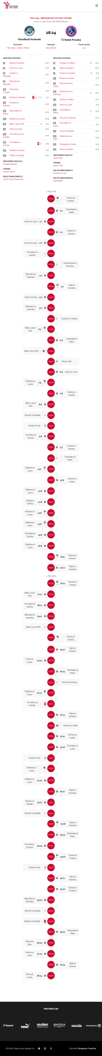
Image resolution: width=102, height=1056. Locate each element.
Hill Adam (11, 48)
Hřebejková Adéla (68, 144)
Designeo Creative (87, 1048)
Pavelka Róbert (10, 164)
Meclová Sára (15, 129)
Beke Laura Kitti (16, 124)
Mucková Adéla (67, 78)
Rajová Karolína (67, 68)
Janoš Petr (58, 158)
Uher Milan (58, 181)
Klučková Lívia (59, 173)
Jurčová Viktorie (67, 131)
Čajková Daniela (16, 155)
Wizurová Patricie (67, 118)
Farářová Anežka (67, 73)
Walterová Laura (17, 119)
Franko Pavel (9, 172)
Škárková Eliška (67, 99)
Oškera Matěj (23, 48)
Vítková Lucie (65, 104)
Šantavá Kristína (16, 63)
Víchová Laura (16, 68)
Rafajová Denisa (16, 150)
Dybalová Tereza (67, 63)
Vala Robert (51, 48)
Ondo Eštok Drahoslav (13, 179)
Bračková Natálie (17, 97)
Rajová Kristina (66, 149)
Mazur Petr (58, 165)
